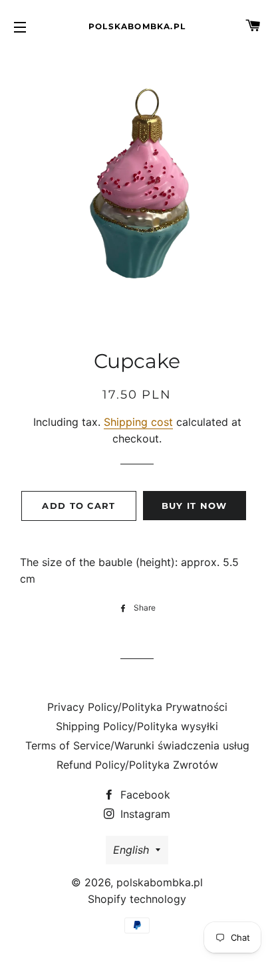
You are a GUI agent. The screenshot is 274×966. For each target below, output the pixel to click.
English (131, 849)
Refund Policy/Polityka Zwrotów (137, 764)
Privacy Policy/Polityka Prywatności (137, 707)
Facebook (143, 794)
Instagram (143, 814)
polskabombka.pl (137, 26)
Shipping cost (138, 422)
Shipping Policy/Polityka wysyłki (137, 726)
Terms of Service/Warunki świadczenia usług (137, 745)
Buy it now (194, 505)
